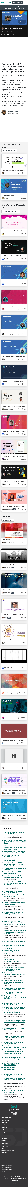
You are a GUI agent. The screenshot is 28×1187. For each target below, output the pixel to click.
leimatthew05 (8, 667)
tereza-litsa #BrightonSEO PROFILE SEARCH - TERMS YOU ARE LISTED (15, 1046)
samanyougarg (8, 334)
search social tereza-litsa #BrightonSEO (11, 855)
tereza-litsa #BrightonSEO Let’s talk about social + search (15, 848)
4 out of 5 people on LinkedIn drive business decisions (14, 903)
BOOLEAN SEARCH (10, 1067)
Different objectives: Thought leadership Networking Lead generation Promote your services (14, 923)
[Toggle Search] (24, 2)
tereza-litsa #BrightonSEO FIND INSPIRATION (14, 1054)
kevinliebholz (8, 743)
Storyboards (4, 1124)
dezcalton (7, 309)
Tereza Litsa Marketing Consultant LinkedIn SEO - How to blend (14, 832)
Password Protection (6, 1161)
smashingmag (8, 693)
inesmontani (7, 793)
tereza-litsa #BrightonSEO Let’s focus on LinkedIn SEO (13, 891)
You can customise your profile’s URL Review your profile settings (14, 973)
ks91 (5, 617)
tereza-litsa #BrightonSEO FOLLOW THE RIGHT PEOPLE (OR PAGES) (15, 1050)
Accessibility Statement (14, 1183)
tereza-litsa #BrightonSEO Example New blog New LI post (15, 872)
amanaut (6, 384)
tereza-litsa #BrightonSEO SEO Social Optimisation (13, 859)
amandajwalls (8, 509)
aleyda (6, 459)
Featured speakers (6, 1129)
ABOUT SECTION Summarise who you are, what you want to (14, 960)
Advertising (4, 1152)
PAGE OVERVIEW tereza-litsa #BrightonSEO (13, 992)
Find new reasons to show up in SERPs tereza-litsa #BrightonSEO (14, 1036)
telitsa (6, 173)
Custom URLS (5, 1163)
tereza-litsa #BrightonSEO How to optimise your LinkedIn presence (14, 942)
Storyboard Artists (6, 1136)
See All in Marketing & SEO (9, 211)
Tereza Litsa (12, 111)
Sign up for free (17, 2)
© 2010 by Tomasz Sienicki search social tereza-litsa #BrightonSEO (14, 852)
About (7, 1182)
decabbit (6, 283)
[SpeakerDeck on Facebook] (12, 1114)
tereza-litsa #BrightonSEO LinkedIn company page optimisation (15, 988)
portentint (7, 592)
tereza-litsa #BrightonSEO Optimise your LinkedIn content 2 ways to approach (15, 932)
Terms (11, 1182)
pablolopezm (8, 359)
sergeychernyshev (9, 542)
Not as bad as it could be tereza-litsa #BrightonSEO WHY (15, 895)
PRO (14, 509)
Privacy (15, 1182)
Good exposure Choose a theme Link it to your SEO (15, 1028)
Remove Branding (6, 1167)
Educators (4, 1138)
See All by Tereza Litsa (8, 150)
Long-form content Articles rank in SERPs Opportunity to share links (15, 1021)
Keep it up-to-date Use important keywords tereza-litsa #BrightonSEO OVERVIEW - (15, 997)
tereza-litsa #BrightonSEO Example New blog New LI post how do (15, 876)
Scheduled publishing (6, 1165)
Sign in (9, 2)
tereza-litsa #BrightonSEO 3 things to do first (14, 1075)
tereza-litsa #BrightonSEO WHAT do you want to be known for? (15, 1011)
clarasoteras (7, 233)
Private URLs (4, 1159)
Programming (5, 1120)
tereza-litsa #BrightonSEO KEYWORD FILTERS (12, 1064)
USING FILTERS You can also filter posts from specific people (14, 1058)
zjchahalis (7, 484)
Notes (3, 1171)
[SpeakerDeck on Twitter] (16, 1114)
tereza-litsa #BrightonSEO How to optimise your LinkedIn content (14, 1007)
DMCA (20, 1182)
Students (3, 1140)
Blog (2, 1148)
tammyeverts (8, 642)
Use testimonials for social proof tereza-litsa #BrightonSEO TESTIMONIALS (14, 969)
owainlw (6, 434)
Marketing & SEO (8, 31)
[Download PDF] (15, 34)
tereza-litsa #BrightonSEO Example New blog (15, 868)
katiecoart (7, 567)
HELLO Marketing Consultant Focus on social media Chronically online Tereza (15, 841)
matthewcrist (8, 768)
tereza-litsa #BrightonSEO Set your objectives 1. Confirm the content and (14, 1079)
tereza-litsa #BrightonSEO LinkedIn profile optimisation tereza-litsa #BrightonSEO (15, 947)
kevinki (6, 258)
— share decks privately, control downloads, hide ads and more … (14, 7)
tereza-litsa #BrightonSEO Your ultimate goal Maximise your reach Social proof (15, 883)
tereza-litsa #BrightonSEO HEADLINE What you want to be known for (14, 952)
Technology (4, 1122)
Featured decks (5, 1127)
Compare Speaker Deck (7, 1150)
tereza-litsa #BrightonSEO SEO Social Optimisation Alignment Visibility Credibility (13, 864)
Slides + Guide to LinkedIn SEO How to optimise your (15, 1091)
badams (6, 818)
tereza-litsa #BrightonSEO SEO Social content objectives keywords (15, 1004)
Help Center (4, 1146)
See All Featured (7, 520)
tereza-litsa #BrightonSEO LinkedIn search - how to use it (15, 1042)
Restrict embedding (6, 1169)
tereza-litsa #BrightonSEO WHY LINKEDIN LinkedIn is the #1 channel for (14, 913)
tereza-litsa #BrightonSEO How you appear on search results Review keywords (15, 982)
